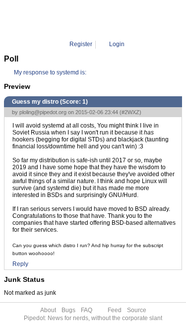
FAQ (86, 310)
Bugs (68, 310)
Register (80, 44)
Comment (98, 19)
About (48, 310)
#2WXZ (130, 112)
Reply (20, 264)
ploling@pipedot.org (42, 112)
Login (116, 44)
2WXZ (126, 19)
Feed (115, 310)
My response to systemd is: (50, 72)
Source (136, 310)
